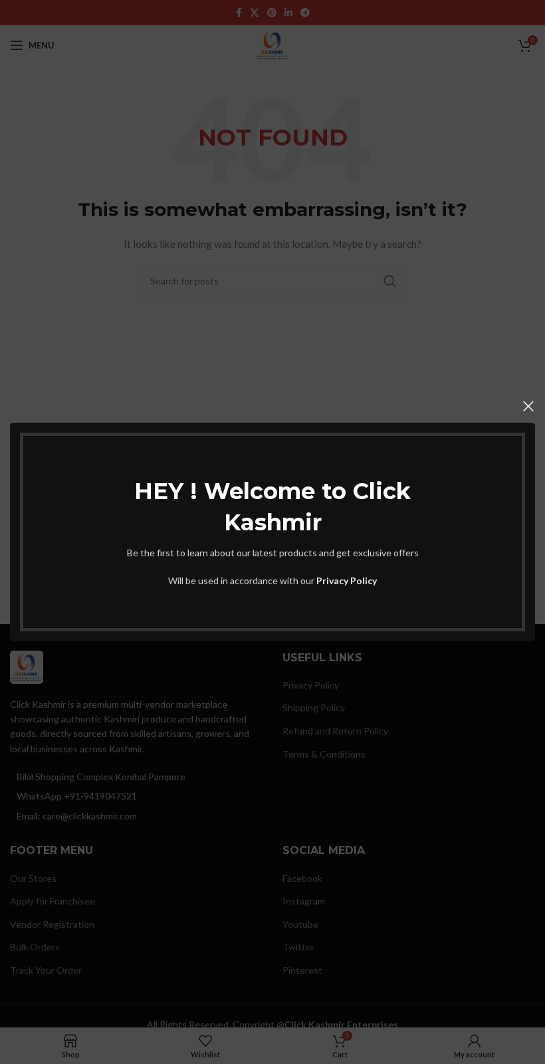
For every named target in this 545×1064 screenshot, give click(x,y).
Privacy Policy (346, 580)
